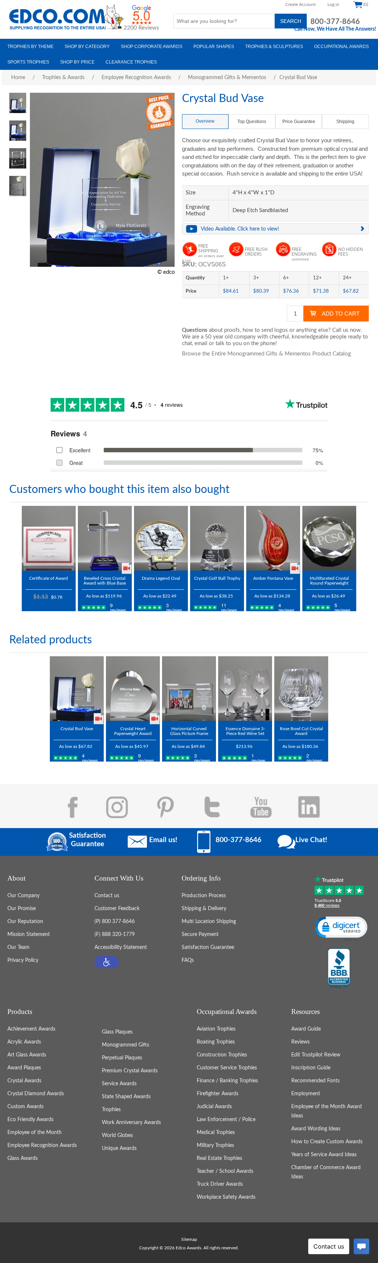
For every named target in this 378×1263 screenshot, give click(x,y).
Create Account (300, 4)
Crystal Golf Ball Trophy (217, 578)
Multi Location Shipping (209, 921)
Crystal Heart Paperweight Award (133, 731)
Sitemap (189, 1239)
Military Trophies (215, 1145)
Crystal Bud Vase (77, 728)
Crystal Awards (24, 1080)
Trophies (111, 1109)
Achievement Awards (31, 1029)
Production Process (204, 895)
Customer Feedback (117, 908)
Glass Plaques (117, 1032)
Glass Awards (22, 1158)
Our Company (23, 895)
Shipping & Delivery (204, 908)
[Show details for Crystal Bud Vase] (77, 688)
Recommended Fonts (315, 1080)
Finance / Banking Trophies (227, 1080)
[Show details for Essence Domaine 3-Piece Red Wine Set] (245, 688)
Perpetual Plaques (122, 1058)
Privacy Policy (22, 960)
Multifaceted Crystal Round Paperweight (329, 580)
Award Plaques (24, 1067)
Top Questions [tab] (251, 121)
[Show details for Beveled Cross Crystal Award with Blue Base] (105, 538)
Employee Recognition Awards (42, 1145)
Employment (305, 1093)
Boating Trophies (216, 1042)
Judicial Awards (214, 1106)
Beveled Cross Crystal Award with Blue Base (104, 580)
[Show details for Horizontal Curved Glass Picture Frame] (189, 688)
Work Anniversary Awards (131, 1122)
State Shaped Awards (126, 1096)
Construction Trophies (222, 1055)
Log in (333, 4)
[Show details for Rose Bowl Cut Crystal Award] (301, 688)
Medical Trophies (216, 1132)
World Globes (117, 1135)
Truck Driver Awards (220, 1184)
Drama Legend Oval (161, 578)
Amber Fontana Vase (273, 578)
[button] (106, 962)
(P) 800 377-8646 (114, 921)
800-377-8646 (335, 21)
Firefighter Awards (217, 1093)
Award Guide (306, 1029)
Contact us (106, 895)
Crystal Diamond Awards (35, 1093)
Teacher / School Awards (225, 1171)
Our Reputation (25, 921)
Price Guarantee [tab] (298, 121)
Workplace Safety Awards (226, 1197)
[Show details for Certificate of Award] (49, 538)
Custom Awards (25, 1106)
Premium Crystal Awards (130, 1070)
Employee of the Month (34, 1132)
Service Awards (119, 1083)
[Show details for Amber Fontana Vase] (273, 538)
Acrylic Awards (24, 1042)
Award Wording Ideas (315, 1128)
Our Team (18, 947)
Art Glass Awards (26, 1055)
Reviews (300, 1042)
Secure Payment (200, 934)
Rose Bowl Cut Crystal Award (301, 731)
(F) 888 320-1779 (114, 934)
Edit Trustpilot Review (315, 1055)
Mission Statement (28, 934)
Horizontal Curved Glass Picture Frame (189, 731)
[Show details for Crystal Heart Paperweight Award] (133, 688)
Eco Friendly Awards (30, 1119)
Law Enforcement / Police (226, 1119)
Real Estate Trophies (219, 1158)
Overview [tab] (205, 121)
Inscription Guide (310, 1067)
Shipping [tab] (345, 121)
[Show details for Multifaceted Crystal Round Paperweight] (329, 538)
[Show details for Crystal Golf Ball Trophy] (217, 538)
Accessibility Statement (120, 947)
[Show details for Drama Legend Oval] (161, 538)
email (201, 343)
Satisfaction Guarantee (208, 947)
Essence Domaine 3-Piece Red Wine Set (245, 731)
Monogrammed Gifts (125, 1045)
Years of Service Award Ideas (324, 1154)
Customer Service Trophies (227, 1067)
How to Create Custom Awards (326, 1141)
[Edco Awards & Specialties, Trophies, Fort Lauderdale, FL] (339, 969)
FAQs (188, 960)
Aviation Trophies (216, 1029)
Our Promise (21, 908)
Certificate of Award (48, 578)
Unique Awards (119, 1148)
